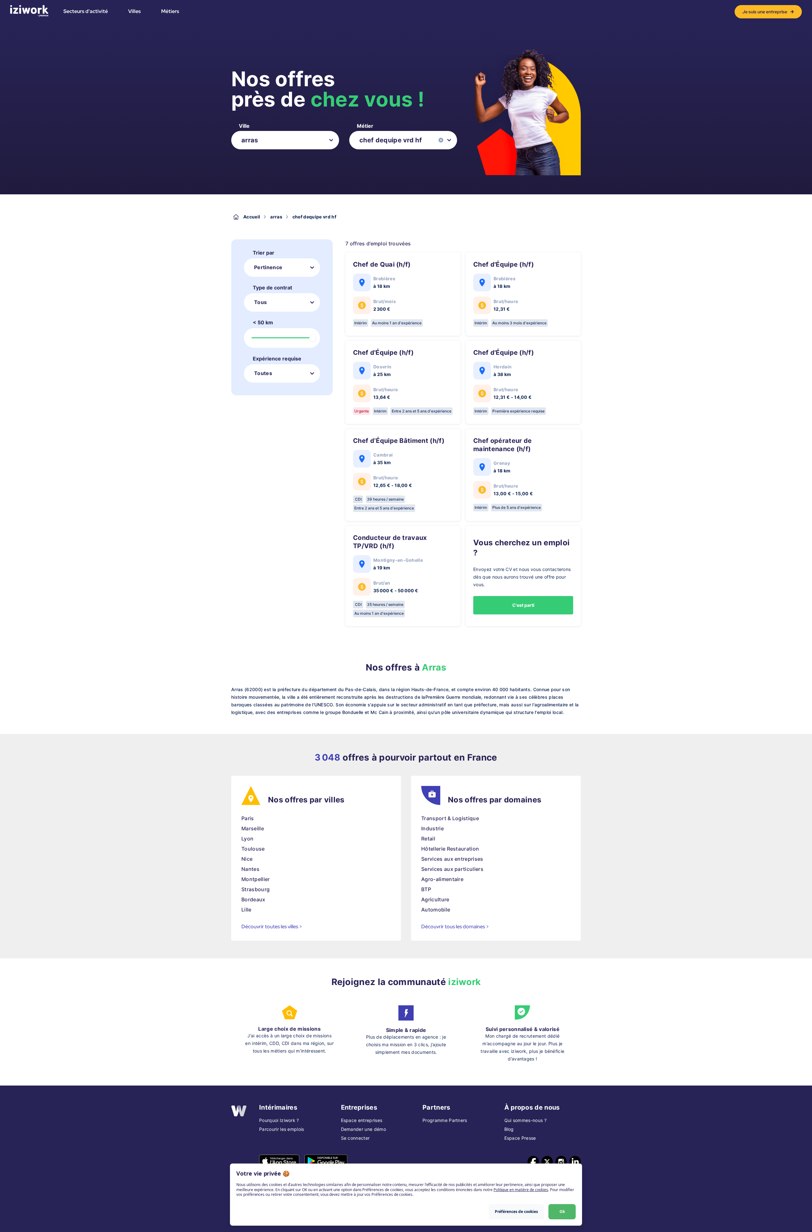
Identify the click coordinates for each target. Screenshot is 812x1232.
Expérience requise (277, 358)
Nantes (250, 869)
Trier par (263, 253)
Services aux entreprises (452, 859)
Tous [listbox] (260, 302)
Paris (247, 818)
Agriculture (435, 899)
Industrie (432, 828)
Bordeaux (253, 899)
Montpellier (255, 879)
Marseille (252, 828)
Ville (244, 126)
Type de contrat (272, 287)
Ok (562, 1211)
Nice (246, 859)
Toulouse (253, 849)
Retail (428, 838)
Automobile (435, 909)
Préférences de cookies (516, 1211)
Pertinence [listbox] (268, 267)
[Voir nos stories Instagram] (561, 1161)
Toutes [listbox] (263, 373)
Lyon (247, 838)
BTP (426, 889)
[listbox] (285, 140)
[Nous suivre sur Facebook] (533, 1161)
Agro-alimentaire (442, 879)
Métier (365, 126)
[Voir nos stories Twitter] (547, 1161)
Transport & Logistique (450, 818)
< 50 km (263, 322)
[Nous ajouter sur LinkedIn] (575, 1161)
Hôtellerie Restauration (450, 849)
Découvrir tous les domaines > (455, 926)
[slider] (312, 338)
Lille (246, 909)
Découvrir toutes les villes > (271, 926)
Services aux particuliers (452, 869)
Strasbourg (255, 889)
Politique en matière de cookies (521, 1189)
